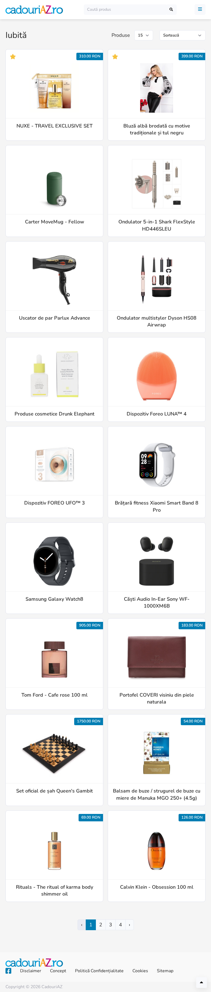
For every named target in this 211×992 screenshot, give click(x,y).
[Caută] (171, 9)
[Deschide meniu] (200, 9)
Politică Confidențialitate (99, 971)
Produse (121, 35)
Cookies (140, 971)
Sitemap (165, 971)
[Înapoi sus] (201, 982)
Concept (58, 971)
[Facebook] (8, 971)
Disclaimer (30, 971)
